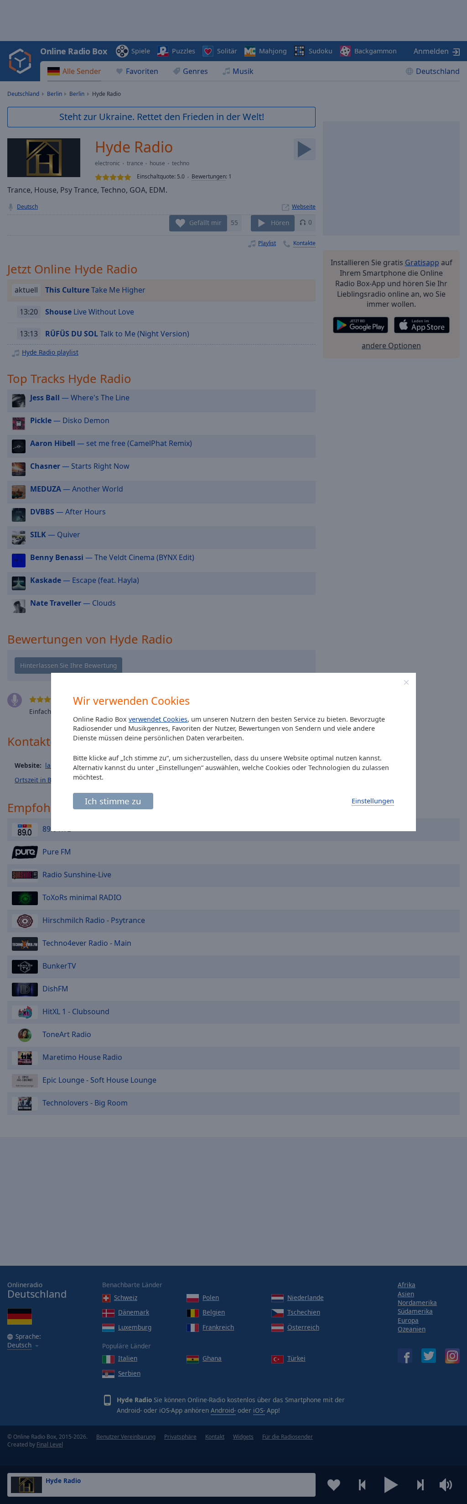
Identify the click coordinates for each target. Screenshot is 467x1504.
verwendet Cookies (158, 719)
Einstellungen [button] (373, 801)
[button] (406, 682)
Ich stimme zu (113, 801)
